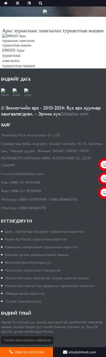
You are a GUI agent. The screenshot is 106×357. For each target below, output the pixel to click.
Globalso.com (74, 114)
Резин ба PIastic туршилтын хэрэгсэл (36, 239)
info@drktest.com (29, 174)
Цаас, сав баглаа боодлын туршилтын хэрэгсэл (44, 231)
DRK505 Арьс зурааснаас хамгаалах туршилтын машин (18, 58)
